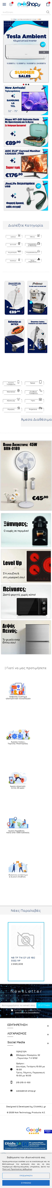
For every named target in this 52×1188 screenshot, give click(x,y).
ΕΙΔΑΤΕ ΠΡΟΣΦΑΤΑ (26, 916)
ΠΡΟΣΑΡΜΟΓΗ (25, 1175)
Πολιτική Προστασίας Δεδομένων (17, 1169)
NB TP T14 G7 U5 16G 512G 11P (23, 959)
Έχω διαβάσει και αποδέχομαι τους (27, 1011)
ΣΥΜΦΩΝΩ (26, 1183)
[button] (48, 12)
